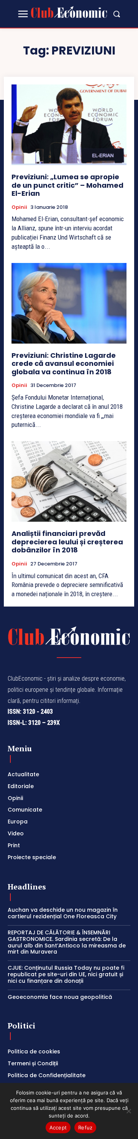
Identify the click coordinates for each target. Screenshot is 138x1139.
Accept (58, 1127)
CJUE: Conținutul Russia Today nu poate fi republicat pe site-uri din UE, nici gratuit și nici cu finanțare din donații (66, 974)
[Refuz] (128, 1111)
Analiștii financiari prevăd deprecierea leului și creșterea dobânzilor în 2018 (67, 542)
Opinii (19, 207)
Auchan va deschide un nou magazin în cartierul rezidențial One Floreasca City (63, 913)
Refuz (85, 1127)
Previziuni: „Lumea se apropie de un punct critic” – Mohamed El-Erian (67, 185)
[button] (116, 14)
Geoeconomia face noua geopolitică (60, 997)
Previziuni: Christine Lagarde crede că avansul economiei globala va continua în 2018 (64, 363)
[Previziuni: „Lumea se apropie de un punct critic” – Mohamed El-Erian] (69, 124)
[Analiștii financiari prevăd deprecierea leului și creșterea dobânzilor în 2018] (69, 481)
